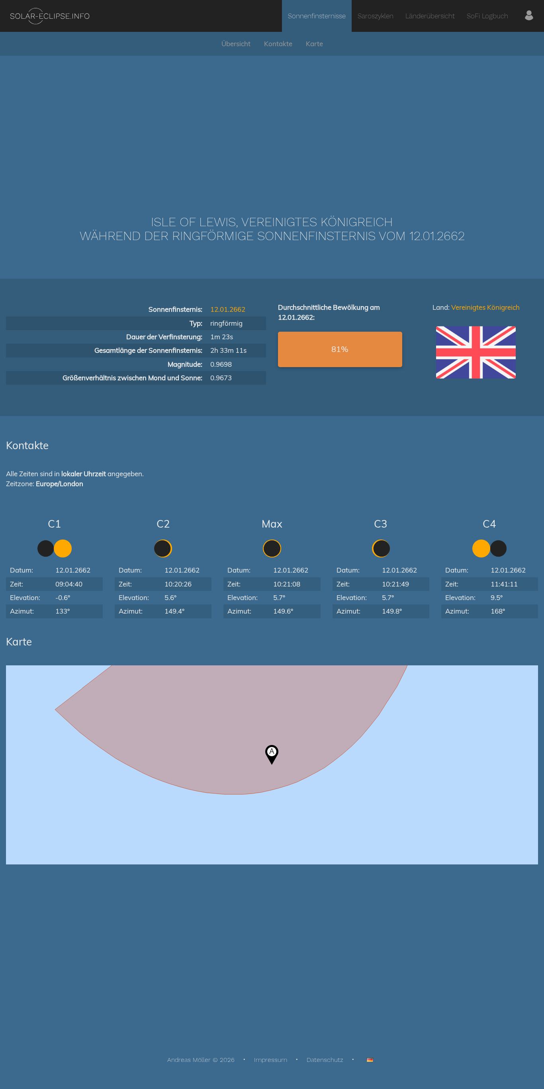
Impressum (270, 1060)
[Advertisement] (272, 123)
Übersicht (235, 43)
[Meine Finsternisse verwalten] (529, 16)
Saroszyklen (375, 16)
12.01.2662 (227, 309)
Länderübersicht (430, 16)
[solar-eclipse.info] (49, 16)
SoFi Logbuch (487, 16)
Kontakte (278, 43)
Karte (314, 43)
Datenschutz (325, 1060)
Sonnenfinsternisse (317, 16)
